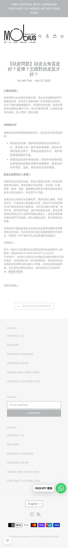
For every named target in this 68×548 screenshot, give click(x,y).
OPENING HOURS (18, 363)
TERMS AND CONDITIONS (23, 372)
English (33, 503)
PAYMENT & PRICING (20, 354)
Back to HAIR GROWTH (36, 306)
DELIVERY (13, 345)
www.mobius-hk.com (28, 536)
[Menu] (62, 36)
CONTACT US (15, 336)
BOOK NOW (15, 271)
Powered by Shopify (49, 536)
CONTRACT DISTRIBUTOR (23, 381)
